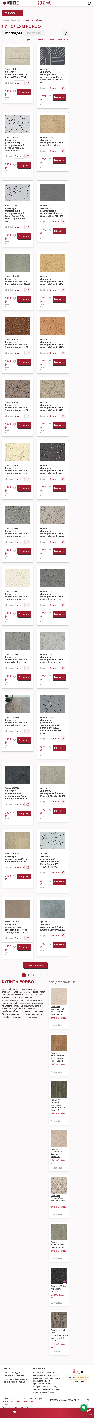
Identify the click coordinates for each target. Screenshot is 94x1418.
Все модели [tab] (13, 33)
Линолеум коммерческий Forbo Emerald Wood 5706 (16, 723)
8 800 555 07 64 (44, 1)
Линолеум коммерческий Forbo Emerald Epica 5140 (51, 596)
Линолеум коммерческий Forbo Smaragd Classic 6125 (52, 344)
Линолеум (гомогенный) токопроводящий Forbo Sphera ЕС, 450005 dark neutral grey (50, 726)
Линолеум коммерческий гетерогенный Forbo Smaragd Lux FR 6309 (16, 795)
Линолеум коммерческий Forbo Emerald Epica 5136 (16, 659)
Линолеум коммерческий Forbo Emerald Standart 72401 (17, 281)
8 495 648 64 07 (44, 3)
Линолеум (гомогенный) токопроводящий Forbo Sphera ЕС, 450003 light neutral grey (15, 214)
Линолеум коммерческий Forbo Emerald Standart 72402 (52, 793)
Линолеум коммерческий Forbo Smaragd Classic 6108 (16, 533)
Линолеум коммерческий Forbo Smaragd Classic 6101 (16, 596)
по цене (52, 40)
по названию (41, 40)
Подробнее (56, 1025)
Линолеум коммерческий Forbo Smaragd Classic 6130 (52, 281)
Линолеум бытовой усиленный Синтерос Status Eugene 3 (58, 1105)
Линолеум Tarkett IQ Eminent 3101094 (58, 1288)
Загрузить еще (35, 965)
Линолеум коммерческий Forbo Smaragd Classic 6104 (52, 533)
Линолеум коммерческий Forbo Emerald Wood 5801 (16, 859)
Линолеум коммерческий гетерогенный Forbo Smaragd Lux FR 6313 (16, 928)
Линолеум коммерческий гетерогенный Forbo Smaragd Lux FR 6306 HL (51, 77)
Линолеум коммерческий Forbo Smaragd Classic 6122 (16, 407)
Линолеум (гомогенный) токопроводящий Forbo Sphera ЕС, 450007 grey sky (49, 861)
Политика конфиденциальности (16, 1407)
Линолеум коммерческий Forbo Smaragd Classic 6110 (16, 470)
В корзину (24, 92)
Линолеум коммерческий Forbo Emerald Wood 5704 (16, 74)
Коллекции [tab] (34, 33)
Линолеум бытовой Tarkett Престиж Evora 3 (58, 1244)
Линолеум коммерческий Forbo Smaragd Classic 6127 (16, 344)
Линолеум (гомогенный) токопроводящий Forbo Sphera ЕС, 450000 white (14, 145)
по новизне (63, 40)
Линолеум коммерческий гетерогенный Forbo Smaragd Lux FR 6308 (51, 212)
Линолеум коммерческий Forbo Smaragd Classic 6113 (51, 407)
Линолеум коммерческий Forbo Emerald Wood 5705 (51, 143)
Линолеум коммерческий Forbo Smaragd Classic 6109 (52, 470)
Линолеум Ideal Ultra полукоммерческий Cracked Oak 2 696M (59, 1335)
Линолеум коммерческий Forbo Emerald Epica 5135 (51, 659)
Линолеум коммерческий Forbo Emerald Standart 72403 (52, 927)
